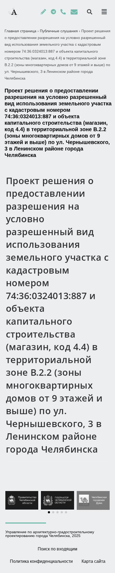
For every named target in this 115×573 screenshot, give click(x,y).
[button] (49, 512)
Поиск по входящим (57, 549)
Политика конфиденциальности (41, 561)
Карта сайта (93, 561)
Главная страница (20, 31)
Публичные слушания (59, 31)
